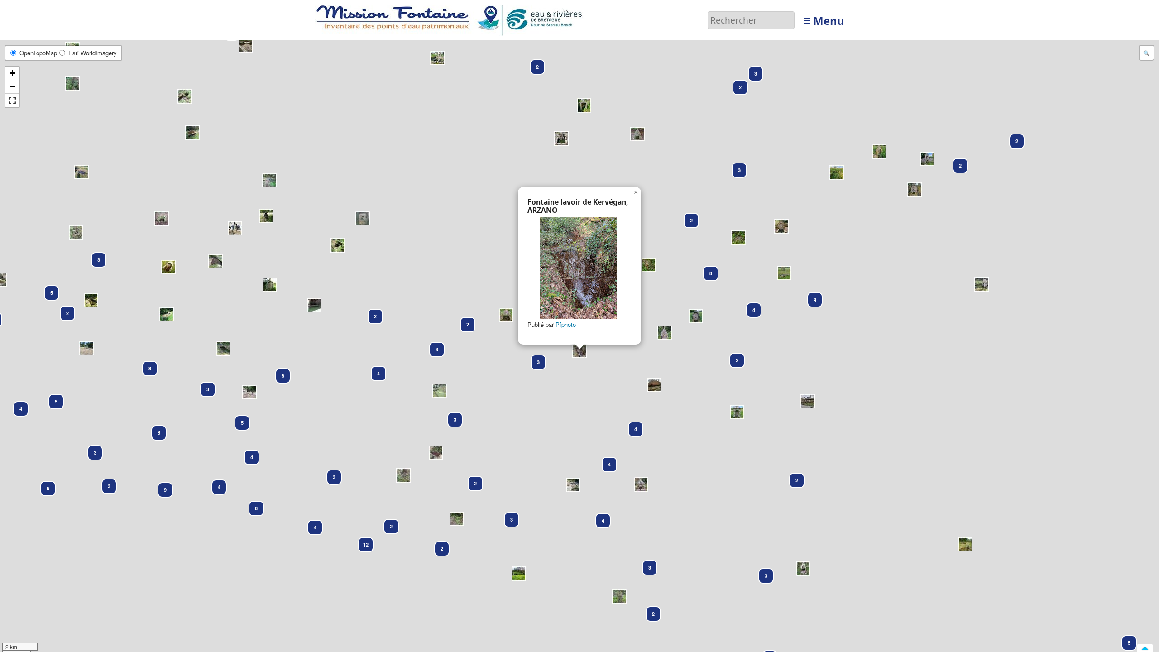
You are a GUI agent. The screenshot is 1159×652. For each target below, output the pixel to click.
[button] (1125, 639)
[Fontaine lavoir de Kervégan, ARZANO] (578, 268)
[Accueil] (452, 19)
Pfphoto (566, 324)
